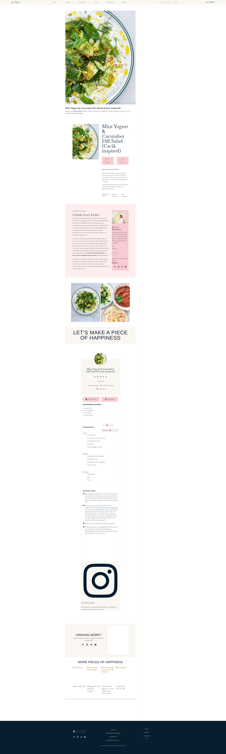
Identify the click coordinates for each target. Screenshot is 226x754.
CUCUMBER (102, 111)
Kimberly (70, 111)
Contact (113, 729)
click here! (115, 263)
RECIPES (67, 2)
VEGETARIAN (74, 113)
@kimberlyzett (102, 607)
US (111, 425)
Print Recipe (92, 399)
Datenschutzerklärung (113, 733)
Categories (146, 736)
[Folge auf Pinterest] (115, 266)
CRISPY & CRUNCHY (93, 111)
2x (113, 430)
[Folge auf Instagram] (118, 266)
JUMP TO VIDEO (122, 160)
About (146, 729)
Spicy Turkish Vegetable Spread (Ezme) (84, 255)
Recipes (146, 732)
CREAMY (84, 111)
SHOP (96, 2)
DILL (108, 111)
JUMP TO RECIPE (107, 160)
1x (110, 430)
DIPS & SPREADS (114, 111)
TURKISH (122, 111)
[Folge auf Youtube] (125, 266)
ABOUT (125, 2)
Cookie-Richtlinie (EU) (113, 740)
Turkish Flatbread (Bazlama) (95, 253)
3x (116, 430)
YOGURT (80, 113)
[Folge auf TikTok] (122, 266)
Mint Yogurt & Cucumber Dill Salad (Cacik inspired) (93, 108)
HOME (54, 2)
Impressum (113, 737)
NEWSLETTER (110, 2)
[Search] (176, 2)
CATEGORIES (82, 2)
